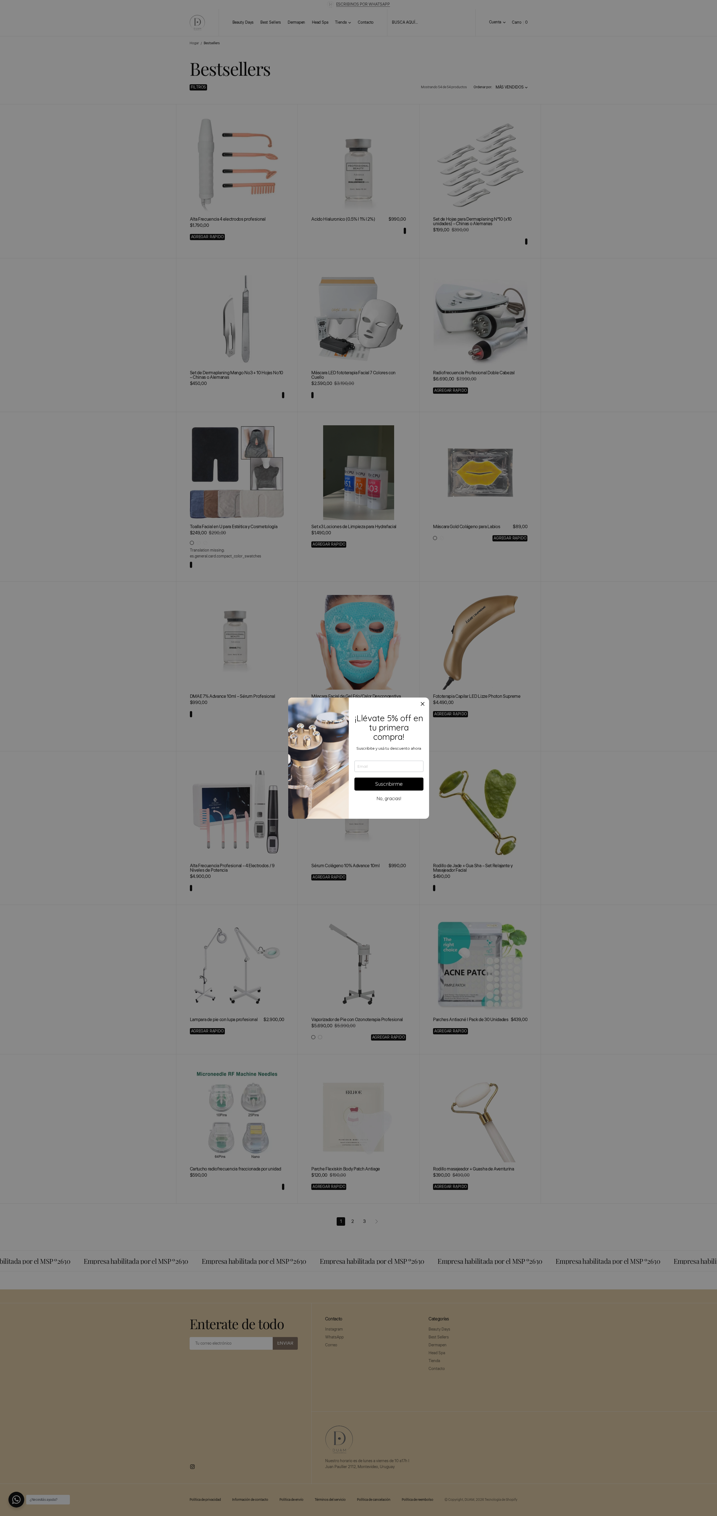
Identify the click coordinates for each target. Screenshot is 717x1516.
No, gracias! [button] (389, 798)
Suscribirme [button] (389, 784)
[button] (422, 704)
